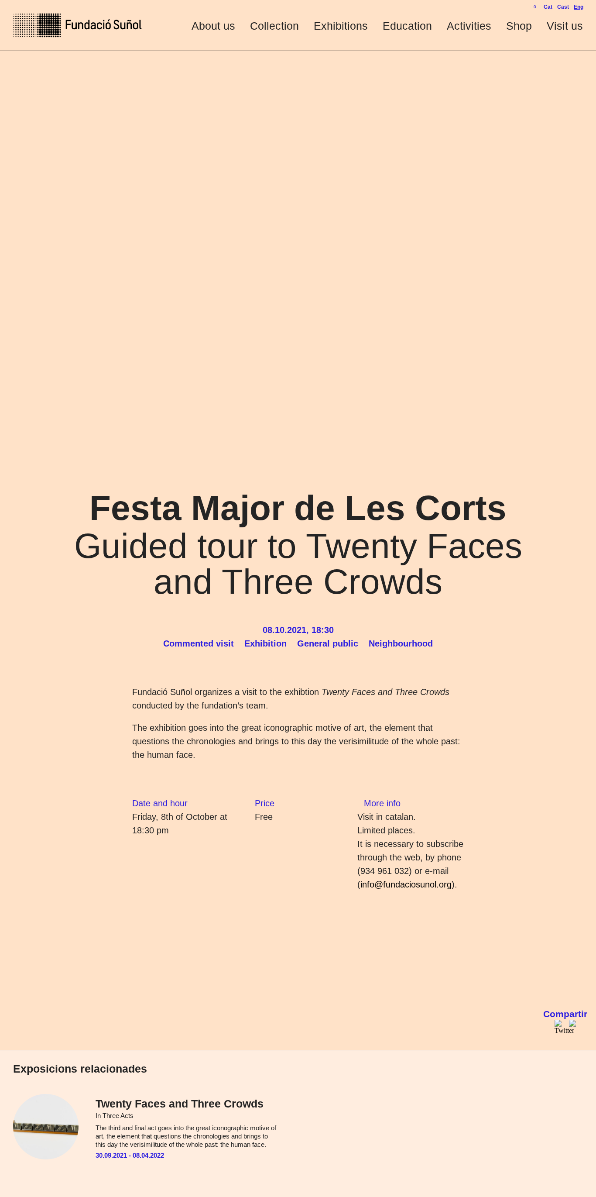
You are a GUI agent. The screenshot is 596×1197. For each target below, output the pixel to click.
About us (213, 26)
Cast (563, 7)
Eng (578, 7)
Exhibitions (341, 26)
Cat (548, 7)
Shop (519, 26)
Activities (469, 26)
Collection (274, 26)
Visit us (565, 26)
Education (407, 26)
